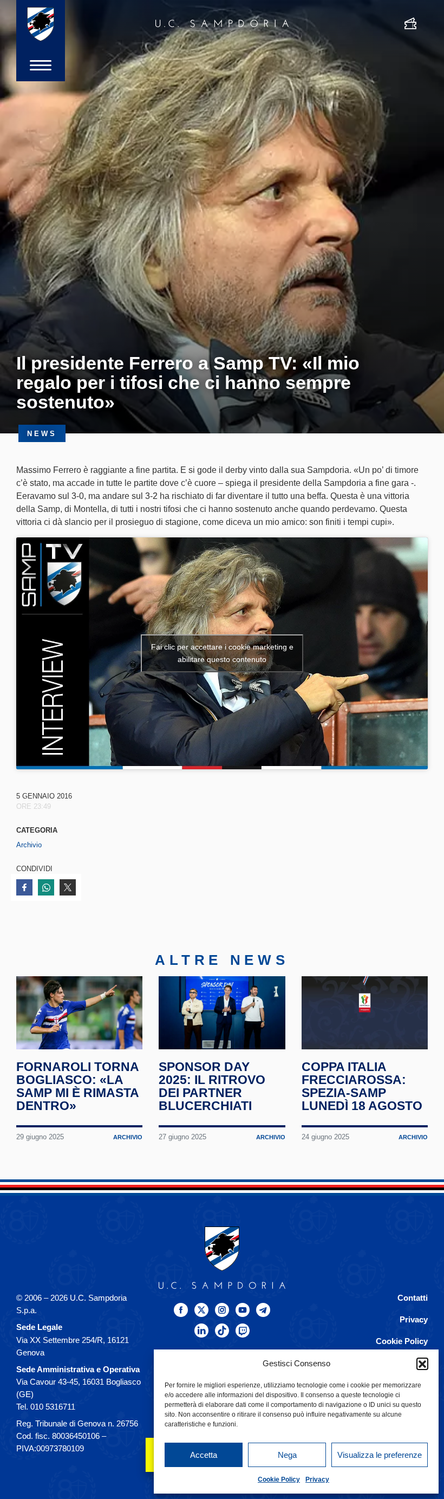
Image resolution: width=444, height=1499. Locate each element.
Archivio (29, 845)
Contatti (412, 1297)
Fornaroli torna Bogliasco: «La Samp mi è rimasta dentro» (77, 1086)
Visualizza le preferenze (379, 1454)
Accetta (203, 1454)
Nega (287, 1454)
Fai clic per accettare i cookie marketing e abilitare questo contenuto (222, 653)
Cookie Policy (279, 1479)
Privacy (317, 1479)
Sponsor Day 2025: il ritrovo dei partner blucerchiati (212, 1086)
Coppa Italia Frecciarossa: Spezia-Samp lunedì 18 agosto (362, 1086)
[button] (422, 1363)
